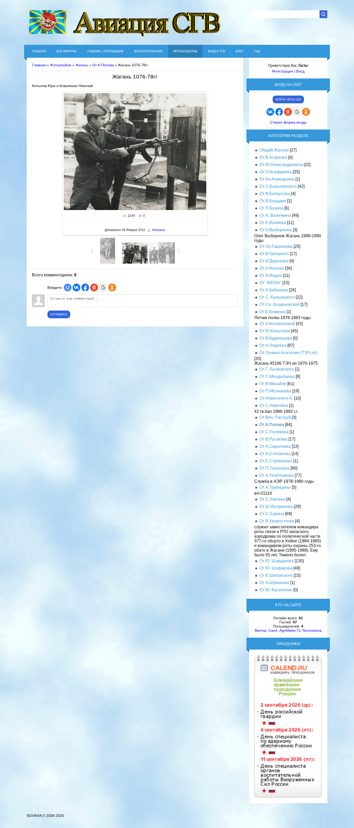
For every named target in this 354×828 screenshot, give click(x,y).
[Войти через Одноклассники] (112, 287)
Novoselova (312, 630)
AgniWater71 (289, 630)
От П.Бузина (271, 208)
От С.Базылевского (278, 186)
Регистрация (282, 71)
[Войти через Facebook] (85, 287)
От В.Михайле (272, 383)
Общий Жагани (274, 150)
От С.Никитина (273, 405)
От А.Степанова (275, 453)
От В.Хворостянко (276, 521)
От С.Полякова (273, 432)
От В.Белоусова (274, 193)
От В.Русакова (273, 439)
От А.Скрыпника (275, 446)
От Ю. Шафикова (275, 568)
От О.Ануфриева (275, 172)
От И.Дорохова (273, 261)
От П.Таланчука (274, 468)
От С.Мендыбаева (277, 376)
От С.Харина (271, 514)
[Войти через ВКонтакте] (76, 287)
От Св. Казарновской (279, 304)
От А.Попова (103, 65)
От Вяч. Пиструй (275, 417)
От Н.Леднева (272, 345)
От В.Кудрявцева (275, 338)
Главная (39, 65)
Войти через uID (288, 99)
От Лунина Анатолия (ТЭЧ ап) (288, 352)
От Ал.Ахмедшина (276, 179)
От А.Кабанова (273, 290)
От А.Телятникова (276, 475)
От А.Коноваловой (277, 323)
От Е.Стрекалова (275, 461)
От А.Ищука (270, 275)
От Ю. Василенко (275, 590)
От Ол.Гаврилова (276, 246)
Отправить (58, 314)
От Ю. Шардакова (276, 561)
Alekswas (158, 230)
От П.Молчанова (275, 391)
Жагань (81, 65)
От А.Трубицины (275, 487)
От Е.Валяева (272, 222)
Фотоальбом (60, 65)
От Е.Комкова (272, 311)
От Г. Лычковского (276, 369)
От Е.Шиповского (276, 575)
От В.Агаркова (273, 157)
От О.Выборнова (275, 230)
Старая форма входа (288, 122)
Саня (272, 630)
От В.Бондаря (272, 201)
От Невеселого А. (276, 398)
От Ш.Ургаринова (276, 506)
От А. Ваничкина (275, 215)
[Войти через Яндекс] (94, 287)
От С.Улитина (272, 499)
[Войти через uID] (68, 287)
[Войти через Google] (103, 287)
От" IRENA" (270, 282)
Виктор (260, 630)
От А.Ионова (271, 268)
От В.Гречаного (274, 253)
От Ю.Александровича (281, 164)
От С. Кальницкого (277, 297)
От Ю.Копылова (274, 331)
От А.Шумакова (274, 582)
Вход (300, 71)
